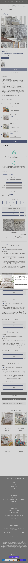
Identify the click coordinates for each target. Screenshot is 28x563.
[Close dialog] (27, 275)
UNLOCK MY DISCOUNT (21, 284)
